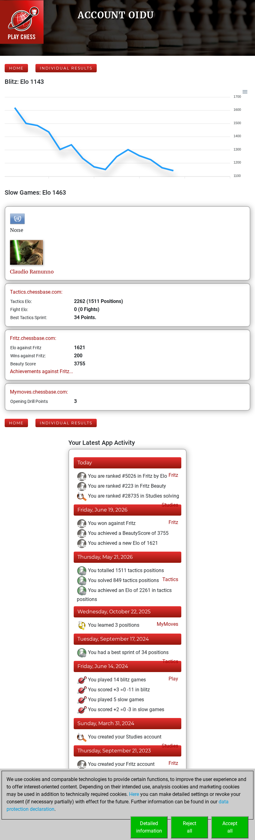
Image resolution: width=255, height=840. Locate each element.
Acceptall (229, 827)
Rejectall (189, 827)
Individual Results (66, 68)
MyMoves (166, 624)
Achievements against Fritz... (41, 371)
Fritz (172, 475)
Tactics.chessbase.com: (36, 292)
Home (16, 68)
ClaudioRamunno (32, 272)
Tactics (169, 579)
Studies (169, 505)
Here (134, 794)
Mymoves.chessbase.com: (39, 392)
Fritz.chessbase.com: (33, 338)
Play (172, 679)
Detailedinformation (149, 827)
